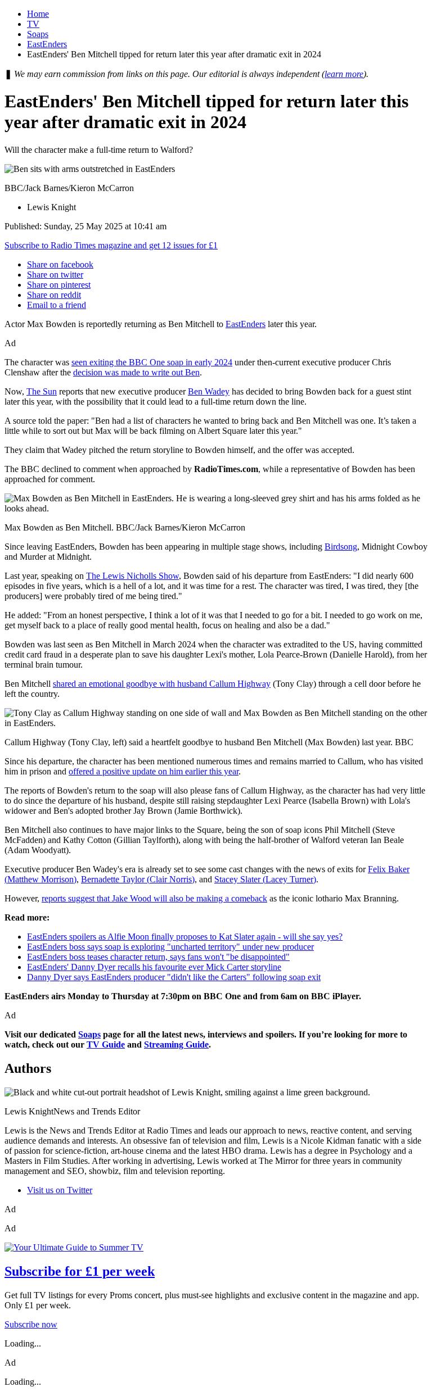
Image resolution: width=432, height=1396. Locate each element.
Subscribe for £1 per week (79, 1271)
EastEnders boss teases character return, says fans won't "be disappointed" (158, 957)
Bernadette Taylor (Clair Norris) (138, 879)
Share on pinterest (59, 284)
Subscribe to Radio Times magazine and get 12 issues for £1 (111, 245)
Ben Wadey (209, 391)
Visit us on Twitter (59, 1190)
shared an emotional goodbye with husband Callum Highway (162, 683)
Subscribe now (30, 1324)
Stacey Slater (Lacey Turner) (265, 879)
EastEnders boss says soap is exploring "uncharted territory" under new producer (170, 946)
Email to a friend (56, 305)
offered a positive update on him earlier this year (153, 771)
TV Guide (106, 1044)
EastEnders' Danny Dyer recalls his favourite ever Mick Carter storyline (154, 967)
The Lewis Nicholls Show (132, 576)
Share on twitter (55, 274)
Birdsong (341, 546)
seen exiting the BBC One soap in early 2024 (151, 362)
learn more (344, 74)
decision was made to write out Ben (136, 372)
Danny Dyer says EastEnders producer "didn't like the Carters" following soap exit (174, 977)
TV (33, 24)
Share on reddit (54, 295)
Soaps (37, 34)
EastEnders (47, 44)
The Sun (41, 391)
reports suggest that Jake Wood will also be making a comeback (154, 898)
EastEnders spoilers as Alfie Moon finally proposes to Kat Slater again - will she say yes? (185, 936)
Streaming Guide (176, 1044)
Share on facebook (60, 264)
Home (38, 14)
